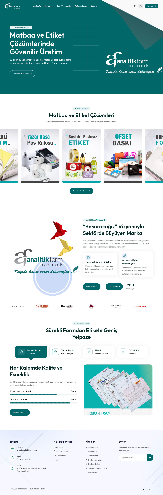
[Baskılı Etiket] (81, 156)
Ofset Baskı (92, 472)
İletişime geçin (19, 412)
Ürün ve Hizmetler (64, 6)
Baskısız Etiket (94, 464)
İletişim (94, 6)
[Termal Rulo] (40, 156)
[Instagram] (149, 489)
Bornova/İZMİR (23, 471)
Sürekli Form (93, 447)
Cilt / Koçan (92, 451)
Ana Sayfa (37, 6)
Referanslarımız (81, 6)
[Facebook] (143, 489)
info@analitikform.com (27, 450)
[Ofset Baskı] (123, 156)
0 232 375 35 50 (24, 459)
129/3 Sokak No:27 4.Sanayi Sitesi (31, 468)
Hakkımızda (48, 6)
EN (135, 6)
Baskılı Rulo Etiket (95, 460)
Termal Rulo (93, 456)
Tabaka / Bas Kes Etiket (97, 468)
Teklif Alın (150, 6)
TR (140, 6)
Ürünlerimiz (113, 286)
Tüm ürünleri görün (80, 191)
